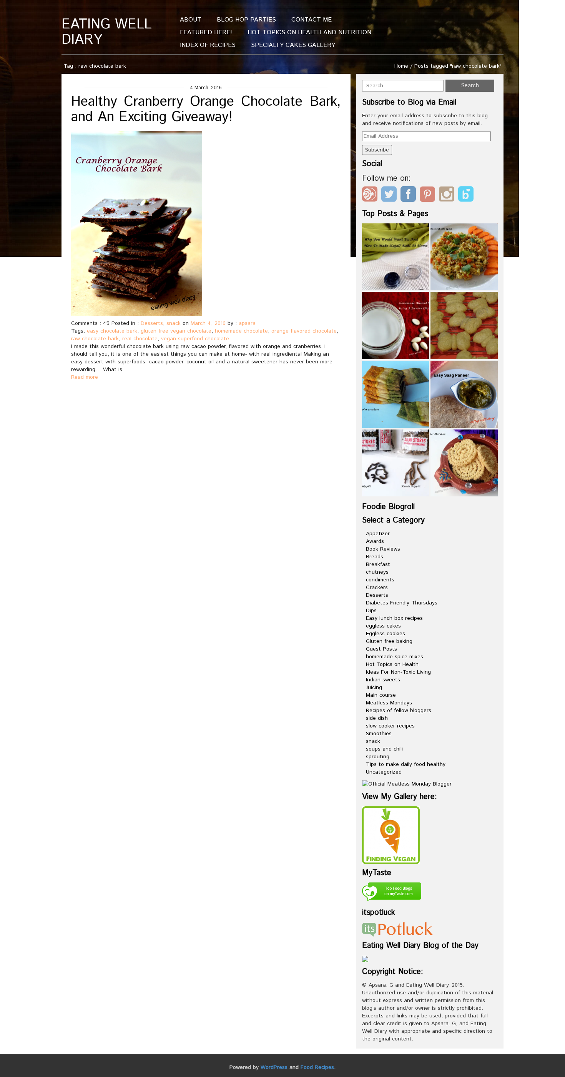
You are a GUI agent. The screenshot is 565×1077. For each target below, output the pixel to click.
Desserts (152, 323)
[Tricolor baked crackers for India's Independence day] (395, 394)
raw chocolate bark (95, 339)
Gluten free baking (389, 641)
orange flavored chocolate (304, 331)
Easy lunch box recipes (394, 618)
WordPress (274, 1067)
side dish (377, 718)
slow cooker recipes (390, 726)
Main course (381, 695)
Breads (374, 557)
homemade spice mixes (394, 657)
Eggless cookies (385, 634)
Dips (371, 610)
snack (173, 323)
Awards (375, 541)
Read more (84, 377)
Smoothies (379, 733)
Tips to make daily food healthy (405, 764)
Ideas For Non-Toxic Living (398, 672)
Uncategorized (384, 772)
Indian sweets (383, 680)
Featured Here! (206, 32)
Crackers (377, 587)
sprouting (377, 757)
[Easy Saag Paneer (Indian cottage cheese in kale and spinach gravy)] (464, 394)
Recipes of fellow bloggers (398, 710)
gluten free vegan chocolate (176, 331)
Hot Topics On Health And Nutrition (309, 32)
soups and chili (384, 749)
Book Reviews (383, 549)
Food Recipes (317, 1067)
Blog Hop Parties (246, 19)
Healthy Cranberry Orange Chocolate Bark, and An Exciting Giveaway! (206, 109)
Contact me (311, 19)
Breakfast (378, 564)
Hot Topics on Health (392, 664)
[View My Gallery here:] (391, 835)
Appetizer (378, 534)
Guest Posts (381, 649)
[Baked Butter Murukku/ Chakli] (464, 463)
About (190, 19)
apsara (247, 323)
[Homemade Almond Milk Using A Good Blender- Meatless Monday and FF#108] (395, 325)
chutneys (377, 572)
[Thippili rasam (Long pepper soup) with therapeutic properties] (395, 463)
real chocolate (140, 339)
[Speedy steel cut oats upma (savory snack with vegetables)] (464, 257)
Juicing (374, 687)
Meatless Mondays (389, 703)
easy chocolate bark (112, 331)
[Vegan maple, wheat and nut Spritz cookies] (464, 325)
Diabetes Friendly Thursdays (401, 603)
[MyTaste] (391, 893)
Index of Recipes (208, 45)
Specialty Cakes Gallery (293, 45)
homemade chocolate (241, 331)
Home (401, 66)
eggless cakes (383, 626)
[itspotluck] (397, 929)
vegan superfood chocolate (195, 339)
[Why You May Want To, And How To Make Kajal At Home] (395, 257)
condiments (380, 580)
